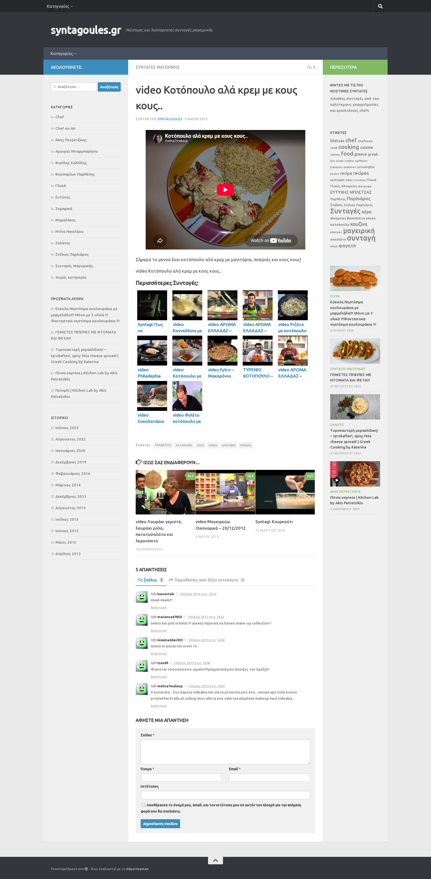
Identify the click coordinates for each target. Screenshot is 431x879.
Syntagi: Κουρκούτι (274, 521)
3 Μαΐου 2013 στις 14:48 (192, 663)
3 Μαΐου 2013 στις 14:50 (206, 686)
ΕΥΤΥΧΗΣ (339, 192)
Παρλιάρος (359, 198)
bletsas (337, 140)
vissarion (360, 180)
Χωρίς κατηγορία (70, 277)
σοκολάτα (338, 239)
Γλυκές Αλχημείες (343, 186)
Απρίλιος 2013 (68, 554)
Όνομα (147, 769)
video (349, 180)
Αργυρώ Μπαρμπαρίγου (76, 151)
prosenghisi (365, 167)
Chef (59, 117)
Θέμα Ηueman (137, 869)
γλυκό (370, 218)
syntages (337, 180)
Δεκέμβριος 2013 (70, 496)
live (332, 160)
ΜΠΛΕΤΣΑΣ (361, 192)
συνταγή (361, 238)
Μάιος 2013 (65, 542)
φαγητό (347, 245)
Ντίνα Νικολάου (69, 231)
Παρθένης (338, 199)
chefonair (365, 141)
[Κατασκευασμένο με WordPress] (86, 869)
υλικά (333, 246)
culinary (335, 154)
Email (234, 769)
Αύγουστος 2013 (70, 508)
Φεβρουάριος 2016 (72, 473)
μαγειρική (359, 230)
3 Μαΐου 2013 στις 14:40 (206, 640)
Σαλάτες (62, 243)
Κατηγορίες (58, 6)
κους (200, 445)
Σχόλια (153, 580)
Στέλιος (336, 205)
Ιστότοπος (150, 786)
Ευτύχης (62, 197)
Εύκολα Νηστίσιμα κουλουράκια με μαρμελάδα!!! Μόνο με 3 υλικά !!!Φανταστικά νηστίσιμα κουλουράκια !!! (85, 315)
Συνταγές (345, 211)
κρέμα (213, 445)
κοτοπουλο (184, 445)
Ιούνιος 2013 (67, 531)
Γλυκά (60, 186)
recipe (346, 173)
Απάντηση (159, 607)
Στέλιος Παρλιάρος (72, 254)
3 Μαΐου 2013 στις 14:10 (198, 594)
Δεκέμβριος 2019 (70, 462)
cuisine (366, 147)
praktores (350, 167)
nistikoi (349, 160)
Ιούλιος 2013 (67, 519)
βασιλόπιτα (356, 218)
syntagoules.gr (86, 30)
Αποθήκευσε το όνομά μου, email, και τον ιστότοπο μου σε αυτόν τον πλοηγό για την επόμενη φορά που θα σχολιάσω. (221, 808)
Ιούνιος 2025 (67, 428)
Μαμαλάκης (65, 220)
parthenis (361, 160)
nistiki (340, 160)
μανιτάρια (228, 445)
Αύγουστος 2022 (70, 439)
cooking (348, 147)
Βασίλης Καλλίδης (71, 163)
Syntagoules (169, 119)
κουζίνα (358, 224)
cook (333, 147)
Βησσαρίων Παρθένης (75, 174)
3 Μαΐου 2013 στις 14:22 (206, 617)
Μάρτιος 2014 (68, 485)
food (347, 153)
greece (360, 154)
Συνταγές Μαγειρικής (158, 67)
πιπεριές (245, 445)
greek (373, 154)
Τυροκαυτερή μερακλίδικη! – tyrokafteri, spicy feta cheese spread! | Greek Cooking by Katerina (84, 355)
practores (336, 167)
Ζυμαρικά (63, 208)
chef (351, 140)
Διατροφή (364, 186)
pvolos (334, 173)
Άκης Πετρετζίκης (71, 140)
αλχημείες (338, 218)
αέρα (366, 211)
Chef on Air (65, 128)
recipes (361, 173)
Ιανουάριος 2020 (70, 450)
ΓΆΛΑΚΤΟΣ (163, 445)
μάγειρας (336, 232)
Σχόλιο (147, 735)
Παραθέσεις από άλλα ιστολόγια (209, 580)
